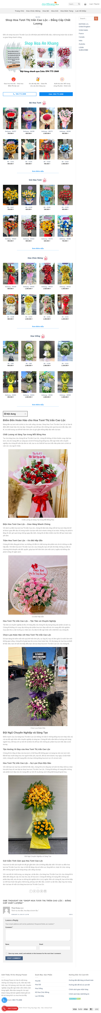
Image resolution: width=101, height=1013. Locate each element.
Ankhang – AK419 (47, 286)
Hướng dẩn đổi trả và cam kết (79, 985)
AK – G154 (65, 161)
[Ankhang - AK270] (47, 118)
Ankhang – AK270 (47, 131)
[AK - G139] (28, 195)
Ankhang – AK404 (28, 395)
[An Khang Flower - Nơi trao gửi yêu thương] (50, 4)
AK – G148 (10, 317)
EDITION (84, 24)
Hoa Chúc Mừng (33, 11)
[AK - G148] (10, 304)
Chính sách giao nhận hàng (78, 989)
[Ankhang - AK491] (10, 382)
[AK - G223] (28, 304)
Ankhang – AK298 (28, 131)
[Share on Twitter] (34, 891)
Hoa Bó (46, 11)
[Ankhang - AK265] (65, 118)
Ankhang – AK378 (47, 239)
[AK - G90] (28, 351)
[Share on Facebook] (30, 891)
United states (83, 30)
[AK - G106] (47, 351)
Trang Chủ (19, 11)
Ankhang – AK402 (28, 239)
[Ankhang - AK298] (28, 118)
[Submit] (79, 4)
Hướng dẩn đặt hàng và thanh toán (81, 980)
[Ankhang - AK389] (65, 226)
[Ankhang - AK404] (28, 382)
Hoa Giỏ (54, 11)
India (80, 40)
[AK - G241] (10, 149)
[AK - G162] (47, 149)
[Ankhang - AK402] (28, 226)
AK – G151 (65, 363)
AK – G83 (11, 363)
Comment (9, 927)
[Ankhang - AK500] (65, 382)
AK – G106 (47, 363)
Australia (82, 44)
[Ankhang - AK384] (47, 382)
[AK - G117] (10, 195)
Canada (81, 37)
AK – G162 (47, 161)
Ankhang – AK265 (65, 131)
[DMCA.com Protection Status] (75, 998)
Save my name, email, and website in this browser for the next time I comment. (34, 953)
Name (7, 944)
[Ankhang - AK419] (47, 273)
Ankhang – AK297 (10, 131)
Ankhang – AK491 (10, 395)
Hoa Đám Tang (66, 11)
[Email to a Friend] (38, 891)
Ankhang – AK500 (65, 395)
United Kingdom (84, 26)
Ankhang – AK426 (28, 286)
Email (41, 944)
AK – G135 (65, 207)
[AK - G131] (65, 304)
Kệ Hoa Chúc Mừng (42, 992)
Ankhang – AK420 (65, 286)
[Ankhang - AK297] (10, 118)
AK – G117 (10, 207)
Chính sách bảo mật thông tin (79, 994)
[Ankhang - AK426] (28, 273)
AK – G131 (65, 317)
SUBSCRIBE (83, 50)
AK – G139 (28, 207)
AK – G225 (47, 317)
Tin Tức (38, 17)
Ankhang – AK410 (10, 239)
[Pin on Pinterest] (41, 891)
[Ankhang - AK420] (65, 273)
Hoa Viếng (39, 988)
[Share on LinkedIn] (45, 891)
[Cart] (85, 4)
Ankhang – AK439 (10, 286)
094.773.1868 (17, 1000)
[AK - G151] (65, 351)
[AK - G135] (65, 195)
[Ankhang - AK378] (47, 226)
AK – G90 (29, 363)
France (81, 33)
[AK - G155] (28, 149)
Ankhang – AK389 (65, 239)
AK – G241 (10, 161)
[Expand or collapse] (25, 413)
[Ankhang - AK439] (10, 273)
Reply (71, 914)
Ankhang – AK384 (47, 395)
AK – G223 (28, 317)
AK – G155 (28, 161)
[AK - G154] (65, 149)
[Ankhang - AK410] (10, 226)
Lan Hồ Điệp (80, 11)
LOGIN (81, 47)
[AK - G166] (47, 195)
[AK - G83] (10, 351)
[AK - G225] (47, 304)
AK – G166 (47, 207)
